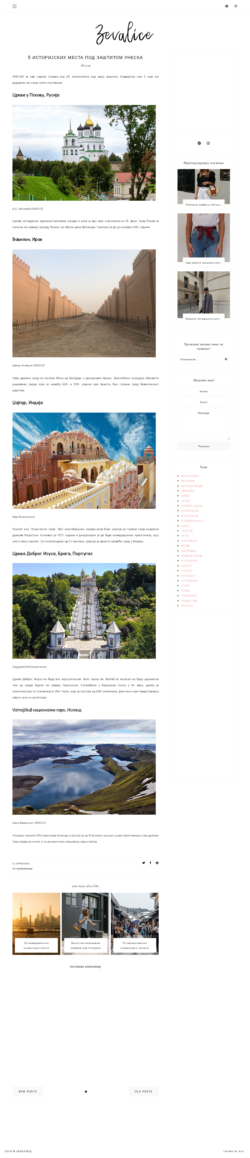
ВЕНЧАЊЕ (188, 481)
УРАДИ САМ (189, 600)
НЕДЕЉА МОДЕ (191, 555)
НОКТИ (186, 565)
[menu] (14, 6)
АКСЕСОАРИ (189, 476)
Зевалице (24, 1151)
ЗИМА (185, 496)
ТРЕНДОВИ (189, 595)
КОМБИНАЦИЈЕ (192, 520)
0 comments (21, 863)
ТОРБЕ (185, 590)
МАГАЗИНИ (189, 541)
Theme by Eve (233, 1151)
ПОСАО (186, 570)
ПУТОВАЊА (25, 869)
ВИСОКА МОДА (192, 486)
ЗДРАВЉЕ (187, 491)
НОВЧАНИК (189, 560)
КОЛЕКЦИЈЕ (189, 516)
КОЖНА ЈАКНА (191, 506)
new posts (28, 1091)
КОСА (185, 526)
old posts (144, 1091)
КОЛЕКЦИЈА (189, 510)
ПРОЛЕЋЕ (188, 576)
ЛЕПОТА (187, 531)
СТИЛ (185, 585)
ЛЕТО (185, 535)
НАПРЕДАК (188, 551)
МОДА (185, 545)
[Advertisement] (208, 92)
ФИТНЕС (187, 605)
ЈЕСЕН (185, 501)
